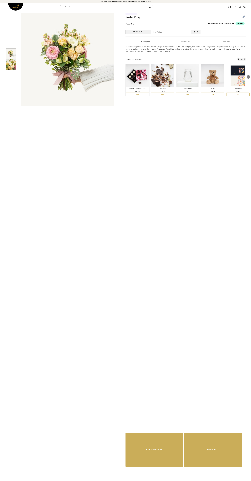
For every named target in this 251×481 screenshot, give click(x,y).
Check (196, 32)
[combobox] (166, 32)
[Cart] (239, 7)
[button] (248, 77)
